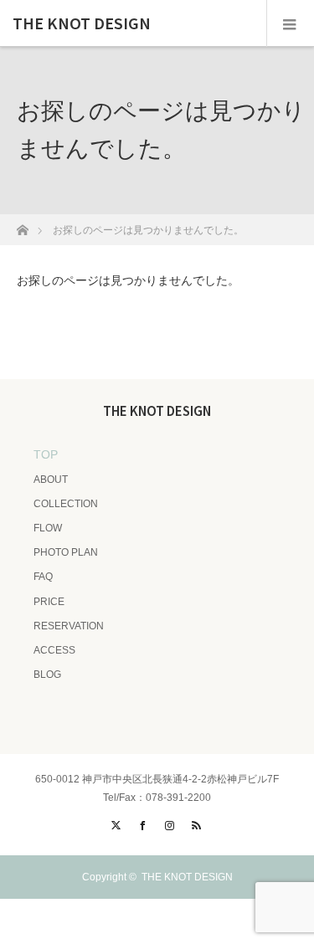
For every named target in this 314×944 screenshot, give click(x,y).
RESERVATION (68, 626)
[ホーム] (22, 225)
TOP (45, 454)
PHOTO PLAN (65, 552)
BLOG (47, 674)
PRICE (48, 602)
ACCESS (54, 650)
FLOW (47, 528)
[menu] (290, 23)
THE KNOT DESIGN (82, 23)
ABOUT (50, 479)
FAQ (43, 576)
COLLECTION (65, 504)
